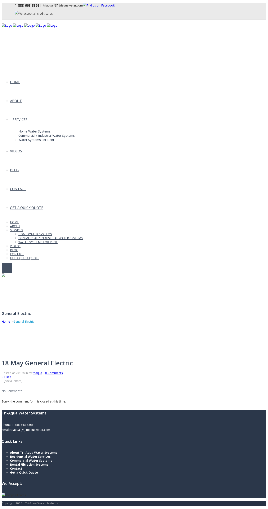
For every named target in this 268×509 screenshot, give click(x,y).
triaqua (37, 373)
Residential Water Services (30, 456)
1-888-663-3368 (27, 5)
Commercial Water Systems (31, 460)
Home (6, 321)
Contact (16, 468)
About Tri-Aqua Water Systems (33, 452)
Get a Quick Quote (24, 472)
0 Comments (54, 373)
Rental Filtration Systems (29, 464)
